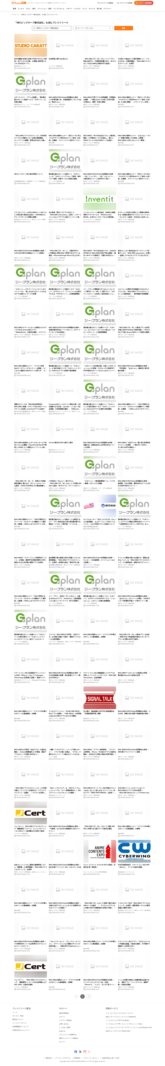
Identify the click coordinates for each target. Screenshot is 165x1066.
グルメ (28, 8)
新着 (14, 8)
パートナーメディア (19, 1023)
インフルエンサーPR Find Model (117, 1020)
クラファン (107, 8)
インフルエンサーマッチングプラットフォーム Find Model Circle (129, 1027)
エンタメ (21, 8)
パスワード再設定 (65, 1020)
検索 (123, 28)
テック (84, 8)
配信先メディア (17, 1019)
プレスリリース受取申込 (67, 1034)
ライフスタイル (58, 8)
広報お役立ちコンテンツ (21, 1030)
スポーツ (69, 8)
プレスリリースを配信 (105, 3)
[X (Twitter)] (80, 1051)
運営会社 (49, 1058)
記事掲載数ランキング (20, 1026)
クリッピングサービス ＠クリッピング (119, 1013)
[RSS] (89, 1051)
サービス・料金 (17, 1016)
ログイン (62, 1017)
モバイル (92, 8)
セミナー (62, 1042)
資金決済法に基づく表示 (110, 1058)
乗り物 (99, 8)
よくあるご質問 (64, 1027)
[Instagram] (84, 1051)
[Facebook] (75, 1051)
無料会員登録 (64, 1013)
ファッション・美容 (44, 8)
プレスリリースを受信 (124, 3)
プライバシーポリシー (91, 1058)
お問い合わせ (64, 1024)
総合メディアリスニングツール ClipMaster (121, 1017)
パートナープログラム (63, 1058)
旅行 (34, 8)
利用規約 (77, 1058)
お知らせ (62, 1031)
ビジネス (77, 8)
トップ (14, 14)
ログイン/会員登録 (145, 3)
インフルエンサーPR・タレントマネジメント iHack (124, 1024)
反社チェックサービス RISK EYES (118, 1031)
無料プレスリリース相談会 (68, 1038)
